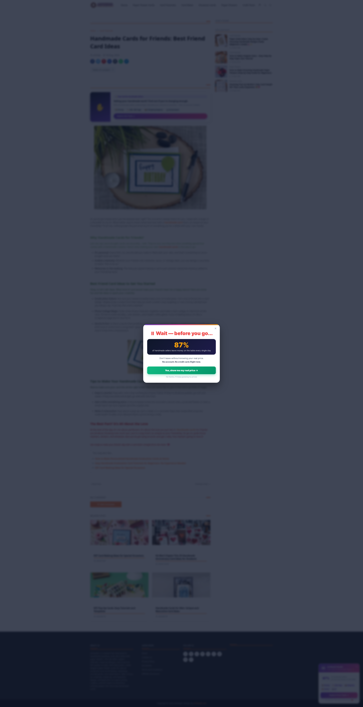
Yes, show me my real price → (181, 370)
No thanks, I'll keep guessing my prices (181, 377)
